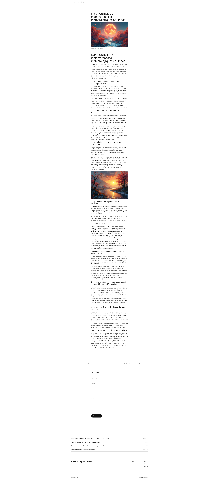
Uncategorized (100, 48)
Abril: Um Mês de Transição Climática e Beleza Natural (133, 363)
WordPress (146, 477)
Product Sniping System (78, 2)
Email (92, 403)
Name (92, 398)
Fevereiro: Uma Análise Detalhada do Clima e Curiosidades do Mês (90, 438)
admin (96, 48)
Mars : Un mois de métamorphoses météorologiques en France (89, 446)
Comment (93, 383)
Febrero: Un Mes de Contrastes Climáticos (83, 363)
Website (92, 409)
